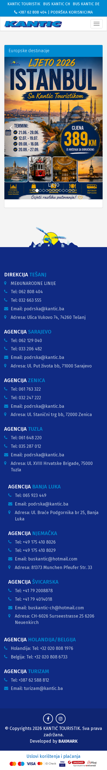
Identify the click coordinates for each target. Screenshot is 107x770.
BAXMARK (68, 741)
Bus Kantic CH (56, 4)
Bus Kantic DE (86, 4)
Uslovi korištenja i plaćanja (53, 756)
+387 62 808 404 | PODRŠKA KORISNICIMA (55, 12)
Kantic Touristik (23, 4)
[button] (11, 128)
